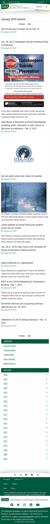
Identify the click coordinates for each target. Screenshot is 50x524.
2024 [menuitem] (5, 383)
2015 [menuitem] (5, 423)
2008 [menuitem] (5, 454)
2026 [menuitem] (5, 374)
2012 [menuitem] (5, 436)
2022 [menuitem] (5, 392)
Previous (22, 24)
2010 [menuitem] (5, 445)
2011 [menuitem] (5, 441)
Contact (5, 484)
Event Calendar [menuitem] (9, 359)
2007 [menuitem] (5, 459)
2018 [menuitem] (5, 410)
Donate (14, 484)
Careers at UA (18, 479)
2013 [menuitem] (5, 432)
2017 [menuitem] (5, 414)
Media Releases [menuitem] (10, 363)
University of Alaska (11, 511)
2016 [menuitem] (5, 419)
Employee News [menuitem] (9, 350)
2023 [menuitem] (5, 388)
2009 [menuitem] (5, 450)
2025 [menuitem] (5, 379)
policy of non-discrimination (23, 516)
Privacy (13, 488)
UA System (6, 479)
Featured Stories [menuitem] (10, 346)
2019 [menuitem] (5, 405)
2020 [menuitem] (5, 401)
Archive (7, 370)
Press (5, 488)
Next (30, 24)
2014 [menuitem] (5, 428)
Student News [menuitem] (9, 354)
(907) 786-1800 (14, 2)
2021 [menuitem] (5, 397)
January (7, 341)
